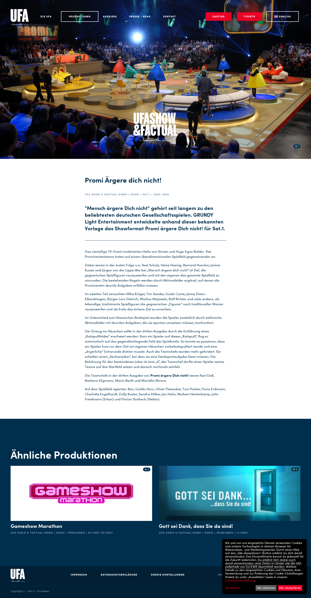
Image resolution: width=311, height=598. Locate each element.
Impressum (78, 574)
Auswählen (232, 588)
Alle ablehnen (266, 588)
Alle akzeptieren (290, 588)
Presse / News (140, 16)
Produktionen (80, 16)
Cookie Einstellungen (167, 574)
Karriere (110, 16)
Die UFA (46, 16)
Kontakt (169, 16)
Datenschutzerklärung (119, 574)
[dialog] (264, 566)
